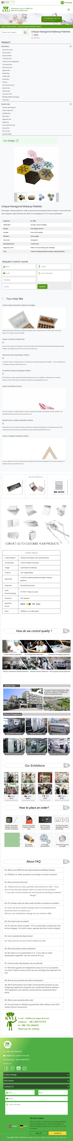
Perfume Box (6, 53)
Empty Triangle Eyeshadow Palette (15, 436)
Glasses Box (6, 91)
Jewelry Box (6, 76)
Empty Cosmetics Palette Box (13, 339)
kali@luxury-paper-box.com (17, 1055)
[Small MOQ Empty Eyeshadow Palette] (3, 374)
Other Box (5, 100)
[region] (48, 1126)
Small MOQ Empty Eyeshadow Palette (16, 371)
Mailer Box (5, 122)
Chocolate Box (7, 64)
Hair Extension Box (8, 85)
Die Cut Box (6, 131)
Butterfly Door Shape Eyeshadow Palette (17, 420)
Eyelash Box (6, 88)
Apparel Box (6, 70)
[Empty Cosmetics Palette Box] (3, 343)
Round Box (5, 116)
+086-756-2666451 (13, 1051)
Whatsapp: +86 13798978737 (17, 1059)
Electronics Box (7, 67)
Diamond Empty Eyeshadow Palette (15, 355)
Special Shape (7, 134)
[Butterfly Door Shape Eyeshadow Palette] (3, 424)
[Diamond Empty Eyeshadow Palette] (3, 358)
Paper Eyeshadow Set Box (12, 386)
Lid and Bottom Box (8, 125)
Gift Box (5, 82)
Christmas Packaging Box (10, 61)
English (6, 2)
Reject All (39, 1133)
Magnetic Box (6, 119)
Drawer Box (6, 128)
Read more (33, 349)
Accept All (57, 1133)
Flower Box (5, 79)
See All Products (7, 50)
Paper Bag (5, 73)
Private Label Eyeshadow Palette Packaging (18, 305)
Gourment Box (7, 94)
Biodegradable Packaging (10, 97)
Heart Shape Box (7, 110)
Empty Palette (7, 56)
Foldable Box (6, 113)
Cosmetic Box (7, 59)
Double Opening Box (9, 107)
